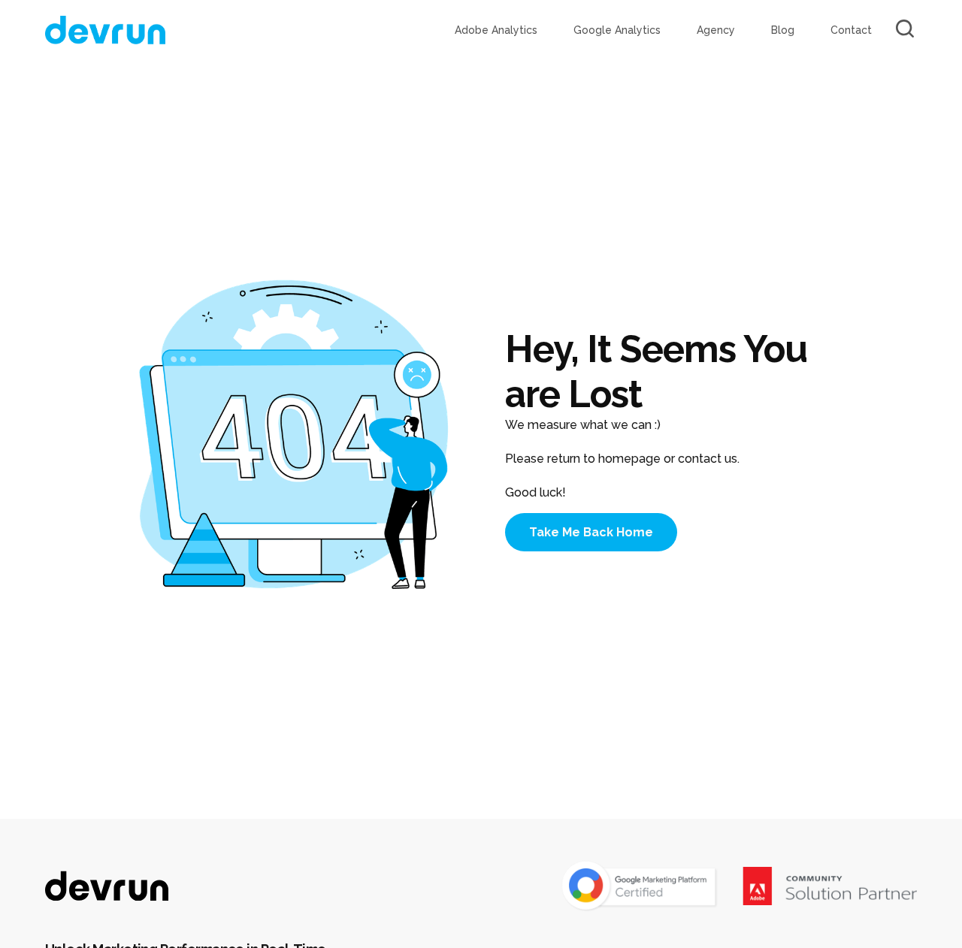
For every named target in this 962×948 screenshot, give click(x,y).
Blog (782, 30)
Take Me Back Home (591, 532)
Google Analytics (617, 30)
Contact (851, 30)
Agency (716, 30)
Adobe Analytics (496, 30)
